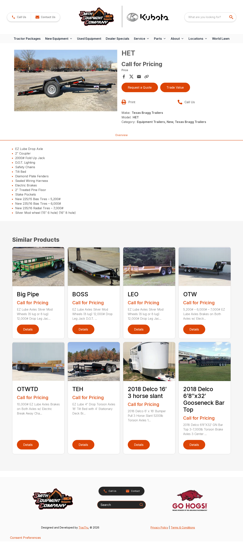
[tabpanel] (66, 81)
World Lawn (221, 38)
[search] (231, 17)
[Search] (141, 504)
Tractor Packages (27, 38)
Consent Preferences (25, 538)
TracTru (83, 527)
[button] (19, 17)
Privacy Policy (159, 527)
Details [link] (28, 329)
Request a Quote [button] (140, 87)
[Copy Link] (146, 76)
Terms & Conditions (183, 527)
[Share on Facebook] (124, 76)
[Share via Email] (139, 76)
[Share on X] (131, 76)
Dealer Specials (117, 38)
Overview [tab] (121, 135)
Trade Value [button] (175, 87)
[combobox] (210, 17)
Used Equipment (89, 38)
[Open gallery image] (66, 80)
